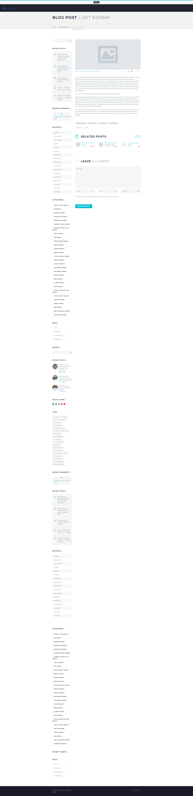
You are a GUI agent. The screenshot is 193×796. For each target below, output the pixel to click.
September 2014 (58, 180)
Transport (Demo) (58, 456)
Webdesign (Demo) (113, 123)
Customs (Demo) (57, 425)
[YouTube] (138, 790)
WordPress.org (58, 339)
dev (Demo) (57, 237)
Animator (55, 419)
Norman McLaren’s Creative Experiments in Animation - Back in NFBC (65, 378)
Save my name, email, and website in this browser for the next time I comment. (98, 196)
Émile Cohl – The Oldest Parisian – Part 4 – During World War (63, 97)
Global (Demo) (57, 439)
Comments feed (58, 335)
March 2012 (56, 192)
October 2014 (57, 177)
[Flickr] (140, 790)
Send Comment (83, 206)
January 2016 (57, 154)
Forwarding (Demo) (58, 436)
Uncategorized (59, 299)
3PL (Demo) (56, 417)
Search (70, 40)
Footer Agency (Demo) (61, 256)
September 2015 (58, 169)
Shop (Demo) (58, 286)
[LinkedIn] (85, 127)
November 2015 (58, 162)
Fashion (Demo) (59, 248)
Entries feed (57, 331)
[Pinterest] (80, 127)
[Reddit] (87, 127)
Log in (55, 327)
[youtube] (62, 404)
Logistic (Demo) (59, 264)
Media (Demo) (103, 123)
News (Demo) (58, 279)
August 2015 (57, 173)
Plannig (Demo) (59, 282)
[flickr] (64, 404)
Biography (57, 209)
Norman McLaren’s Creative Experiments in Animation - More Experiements (65, 367)
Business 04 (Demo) (60, 216)
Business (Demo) (59, 213)
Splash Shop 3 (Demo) (61, 296)
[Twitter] (78, 127)
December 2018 (58, 136)
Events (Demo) (59, 245)
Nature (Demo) (59, 275)
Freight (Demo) (59, 260)
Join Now (96, 2)
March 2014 (56, 184)
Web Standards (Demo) (62, 311)
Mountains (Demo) (60, 267)
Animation (64, 417)
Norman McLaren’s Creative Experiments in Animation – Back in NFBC (63, 68)
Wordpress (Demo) (86, 71)
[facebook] (53, 404)
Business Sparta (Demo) (62, 224)
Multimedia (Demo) (60, 271)
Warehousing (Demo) (58, 461)
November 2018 (58, 140)
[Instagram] (136, 790)
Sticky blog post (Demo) (111, 142)
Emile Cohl (56, 431)
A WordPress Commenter (59, 116)
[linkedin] (56, 404)
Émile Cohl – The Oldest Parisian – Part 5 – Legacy (63, 88)
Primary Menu (188, 8)
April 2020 (56, 132)
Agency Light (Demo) (61, 205)
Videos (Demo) (58, 303)
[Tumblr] (82, 127)
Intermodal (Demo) (58, 442)
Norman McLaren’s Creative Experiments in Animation (63, 79)
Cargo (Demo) (58, 233)
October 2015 (57, 166)
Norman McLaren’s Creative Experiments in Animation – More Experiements (63, 57)
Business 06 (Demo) (60, 220)
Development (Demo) (81, 123)
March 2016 (56, 151)
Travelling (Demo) (58, 459)
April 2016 (56, 147)
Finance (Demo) (93, 123)
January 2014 (57, 188)
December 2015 (58, 158)
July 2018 (56, 143)
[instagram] (59, 404)
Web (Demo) (58, 307)
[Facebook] (76, 127)
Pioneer (65, 453)
